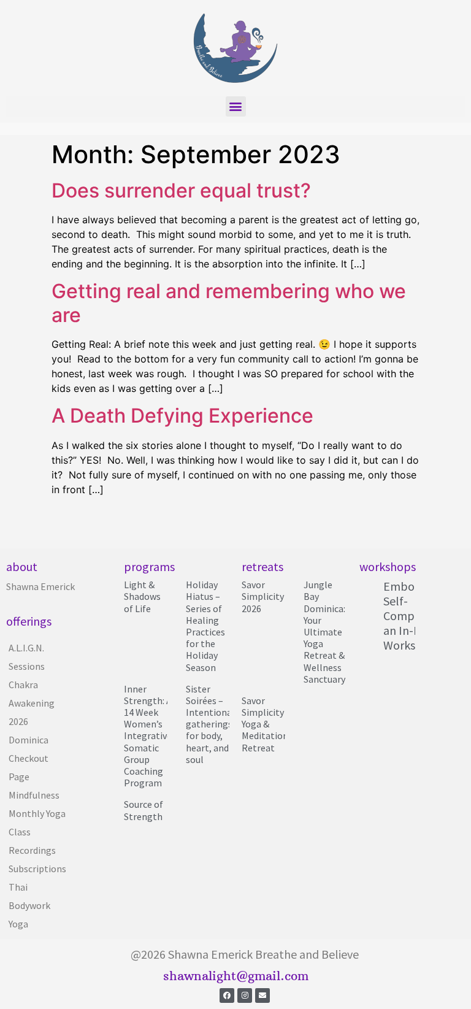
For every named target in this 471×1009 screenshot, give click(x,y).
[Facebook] (227, 995)
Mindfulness (34, 795)
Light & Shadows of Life (142, 596)
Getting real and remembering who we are (229, 302)
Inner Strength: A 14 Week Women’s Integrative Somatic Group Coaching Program (148, 736)
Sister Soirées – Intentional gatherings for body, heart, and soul (210, 724)
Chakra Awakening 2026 (32, 702)
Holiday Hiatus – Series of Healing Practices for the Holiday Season (205, 625)
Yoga (18, 924)
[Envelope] (262, 995)
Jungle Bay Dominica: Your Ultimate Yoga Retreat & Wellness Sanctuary (324, 631)
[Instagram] (244, 995)
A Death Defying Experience (182, 416)
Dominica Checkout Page (28, 758)
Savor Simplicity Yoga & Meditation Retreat (265, 724)
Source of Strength (143, 810)
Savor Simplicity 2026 (263, 596)
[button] (236, 106)
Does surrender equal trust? (181, 190)
